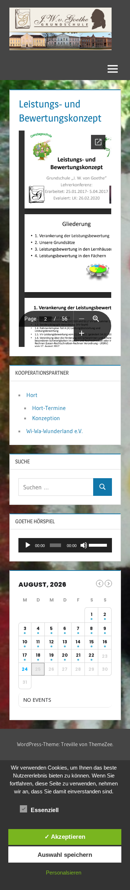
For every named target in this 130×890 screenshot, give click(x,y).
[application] (65, 545)
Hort (32, 394)
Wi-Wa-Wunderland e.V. (54, 431)
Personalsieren (63, 872)
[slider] (98, 544)
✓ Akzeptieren (64, 836)
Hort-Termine (49, 407)
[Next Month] (108, 583)
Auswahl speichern (65, 854)
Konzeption (46, 418)
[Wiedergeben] (27, 545)
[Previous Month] (99, 583)
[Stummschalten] (83, 545)
